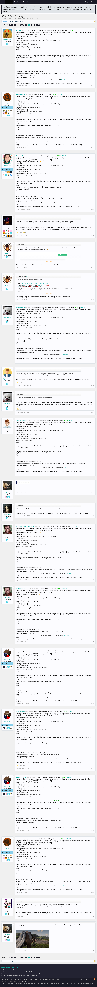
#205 (92, 267)
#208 (92, 385)
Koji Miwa (25, 285)
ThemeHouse (25, 981)
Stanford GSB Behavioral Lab (25, 526)
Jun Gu (18, 650)
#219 (92, 916)
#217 (92, 830)
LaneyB (7, 910)
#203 (92, 209)
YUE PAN (19, 30)
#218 (92, 892)
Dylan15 (7, 536)
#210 (92, 474)
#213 (92, 580)
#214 (92, 641)
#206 (92, 299)
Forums (9, 2)
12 (31, 24)
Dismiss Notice (94, 7)
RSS (94, 979)
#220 (92, 950)
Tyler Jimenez (20, 712)
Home (2, 2)
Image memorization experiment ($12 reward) (32, 283)
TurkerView (63, 79)
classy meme (7, 492)
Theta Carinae (7, 514)
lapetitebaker (7, 165)
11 (28, 24)
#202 (92, 147)
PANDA (77, 30)
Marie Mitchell (20, 308)
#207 (92, 361)
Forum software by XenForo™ (15, 979)
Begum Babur (20, 94)
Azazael (7, 227)
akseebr (7, 253)
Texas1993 (7, 659)
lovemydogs (7, 317)
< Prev (11, 24)
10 (26, 24)
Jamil (17, 839)
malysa (29, 18)
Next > (38, 24)
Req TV (40, 285)
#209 (92, 412)
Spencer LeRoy (7, 40)
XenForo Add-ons (34, 979)
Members (17, 2)
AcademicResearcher (22, 156)
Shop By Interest (21, 420)
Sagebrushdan (7, 379)
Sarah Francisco (21, 777)
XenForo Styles (44, 979)
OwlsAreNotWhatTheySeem (7, 430)
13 (34, 24)
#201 (92, 85)
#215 (92, 703)
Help (87, 979)
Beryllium (82, 979)
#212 (92, 516)
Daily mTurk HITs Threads (15, 18)
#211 (92, 492)
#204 (92, 235)
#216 (92, 768)
